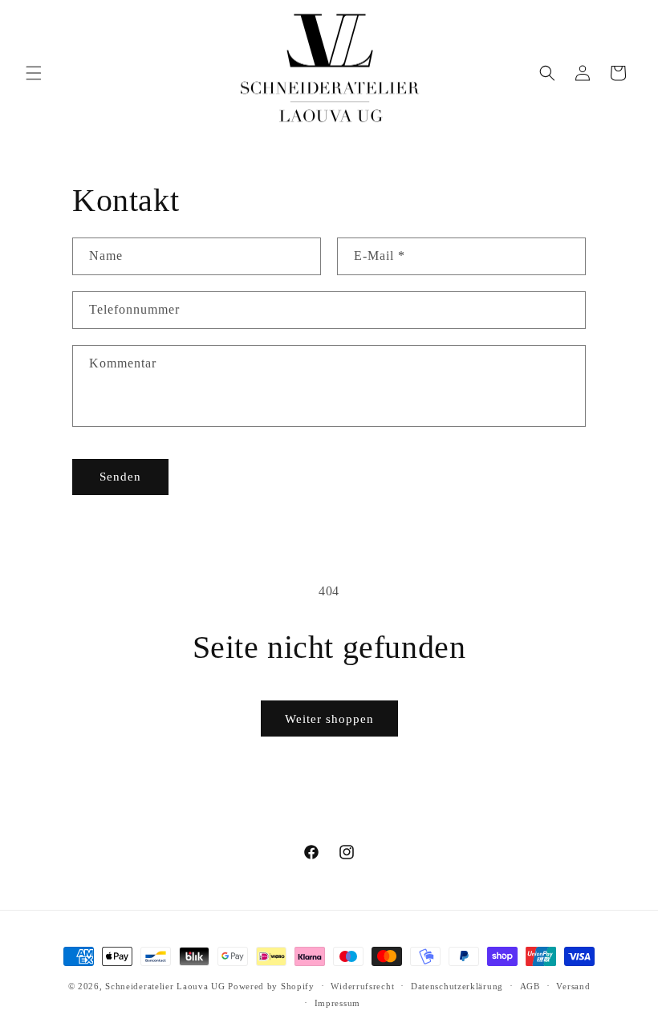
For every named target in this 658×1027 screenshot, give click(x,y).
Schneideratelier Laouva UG (165, 986)
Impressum (337, 1003)
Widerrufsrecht (362, 986)
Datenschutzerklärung (457, 986)
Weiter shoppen (329, 718)
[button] (33, 73)
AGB (530, 986)
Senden (120, 476)
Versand (573, 986)
